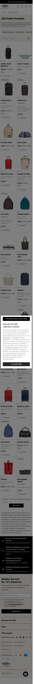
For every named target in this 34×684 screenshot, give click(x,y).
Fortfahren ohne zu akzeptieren (16, 319)
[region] (16, 342)
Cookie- (16, 338)
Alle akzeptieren (16, 364)
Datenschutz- (7, 338)
